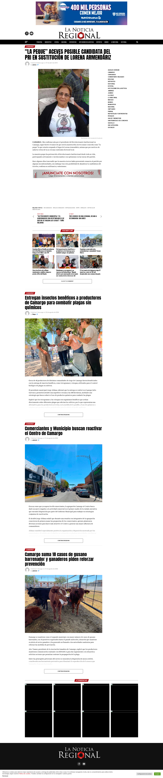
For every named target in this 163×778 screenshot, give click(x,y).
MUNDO (106, 42)
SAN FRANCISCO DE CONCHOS (118, 120)
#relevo (83, 207)
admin (34, 65)
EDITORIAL (123, 42)
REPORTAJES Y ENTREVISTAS (117, 114)
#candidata (48, 207)
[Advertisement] (67, 192)
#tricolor (91, 207)
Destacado (36, 209)
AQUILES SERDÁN (113, 70)
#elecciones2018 (59, 207)
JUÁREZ (110, 93)
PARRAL (110, 111)
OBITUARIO (111, 109)
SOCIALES (111, 127)
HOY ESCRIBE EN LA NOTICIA (86, 42)
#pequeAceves (70, 207)
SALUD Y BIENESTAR (81, 47)
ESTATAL (56, 42)
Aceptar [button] (157, 774)
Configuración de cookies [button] (144, 774)
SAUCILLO (111, 123)
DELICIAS (111, 79)
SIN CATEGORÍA (113, 125)
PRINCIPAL (39, 42)
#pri (78, 207)
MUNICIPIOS (48, 42)
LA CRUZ (111, 95)
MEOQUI (110, 100)
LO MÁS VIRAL (114, 42)
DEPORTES (99, 42)
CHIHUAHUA (112, 74)
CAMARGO (111, 72)
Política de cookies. (25, 774)
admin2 (34, 440)
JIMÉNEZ (111, 91)
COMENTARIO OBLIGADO (116, 77)
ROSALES (111, 116)
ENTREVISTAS (72, 42)
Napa (34, 314)
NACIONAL (64, 42)
